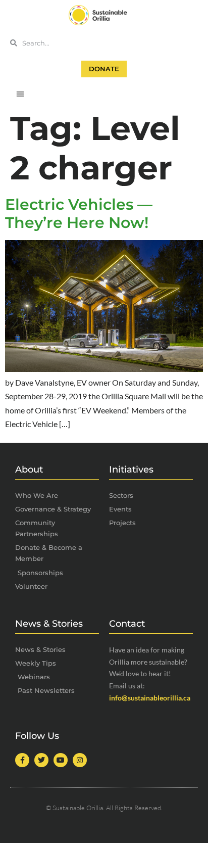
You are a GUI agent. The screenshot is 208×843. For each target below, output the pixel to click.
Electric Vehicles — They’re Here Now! (78, 213)
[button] (20, 93)
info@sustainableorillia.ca (149, 697)
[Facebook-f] (22, 760)
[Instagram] (80, 760)
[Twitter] (41, 760)
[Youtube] (61, 760)
